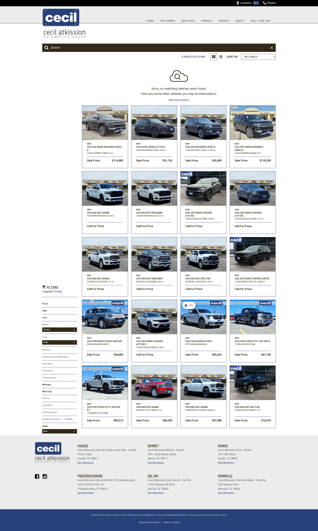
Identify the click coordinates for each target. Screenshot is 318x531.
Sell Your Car (260, 20)
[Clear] (58, 291)
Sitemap (176, 522)
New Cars (188, 20)
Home (150, 20)
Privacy (166, 522)
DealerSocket (172, 515)
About (240, 20)
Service (224, 20)
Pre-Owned (167, 20)
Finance (206, 20)
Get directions (86, 462)
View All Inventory (178, 100)
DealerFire (150, 515)
